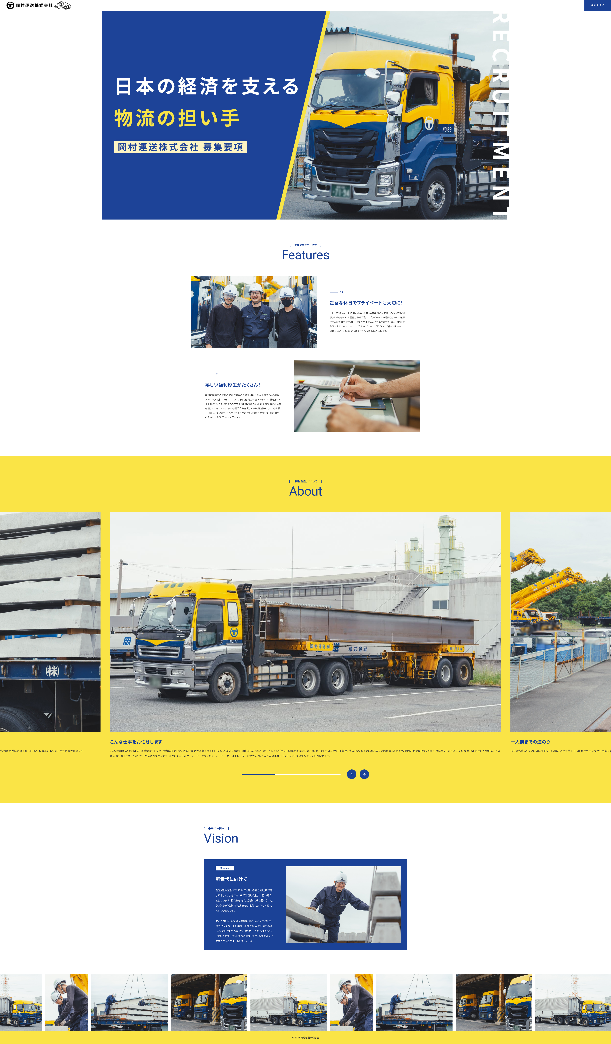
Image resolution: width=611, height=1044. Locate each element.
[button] (351, 774)
